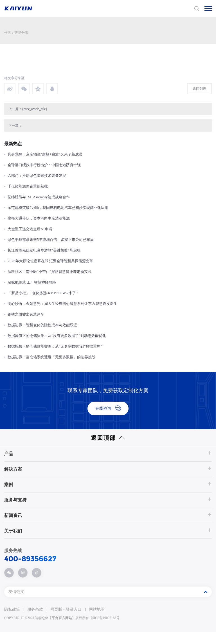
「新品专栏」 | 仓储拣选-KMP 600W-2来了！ (44, 293)
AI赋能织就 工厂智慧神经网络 (32, 282)
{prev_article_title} (34, 109)
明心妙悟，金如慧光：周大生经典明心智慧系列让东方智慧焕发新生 (62, 304)
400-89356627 (30, 558)
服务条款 (35, 609)
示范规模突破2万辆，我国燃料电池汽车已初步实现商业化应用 (58, 208)
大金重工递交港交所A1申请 (30, 229)
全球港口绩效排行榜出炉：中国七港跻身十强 (44, 165)
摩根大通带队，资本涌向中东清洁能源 (39, 218)
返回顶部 (103, 438)
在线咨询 (103, 408)
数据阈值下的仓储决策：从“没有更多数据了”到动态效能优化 (57, 336)
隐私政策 (12, 609)
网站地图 (97, 609)
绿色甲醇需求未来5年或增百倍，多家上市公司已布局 (51, 240)
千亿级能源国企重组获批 (28, 186)
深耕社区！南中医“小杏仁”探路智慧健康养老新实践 (49, 272)
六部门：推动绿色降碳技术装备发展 (37, 176)
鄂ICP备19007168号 (105, 618)
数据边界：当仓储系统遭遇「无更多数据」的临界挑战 (51, 357)
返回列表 (199, 89)
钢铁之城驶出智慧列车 (26, 314)
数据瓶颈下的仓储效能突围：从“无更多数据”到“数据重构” (55, 346)
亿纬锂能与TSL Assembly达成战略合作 (39, 197)
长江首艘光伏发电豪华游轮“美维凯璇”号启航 (44, 250)
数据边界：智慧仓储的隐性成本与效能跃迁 (42, 325)
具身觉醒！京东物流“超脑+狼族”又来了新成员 (45, 154)
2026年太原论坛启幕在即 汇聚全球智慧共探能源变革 (50, 261)
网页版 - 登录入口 (66, 609)
